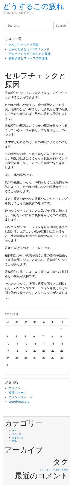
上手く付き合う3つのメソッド (29, 49)
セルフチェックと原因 (24, 45)
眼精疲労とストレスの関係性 (28, 58)
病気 (14, 440)
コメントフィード (21, 397)
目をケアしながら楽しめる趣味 (30, 54)
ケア (14, 430)
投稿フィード (18, 392)
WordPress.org (19, 401)
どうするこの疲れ (33, 6)
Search (61, 25)
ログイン (15, 388)
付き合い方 (17, 437)
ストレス (16, 434)
